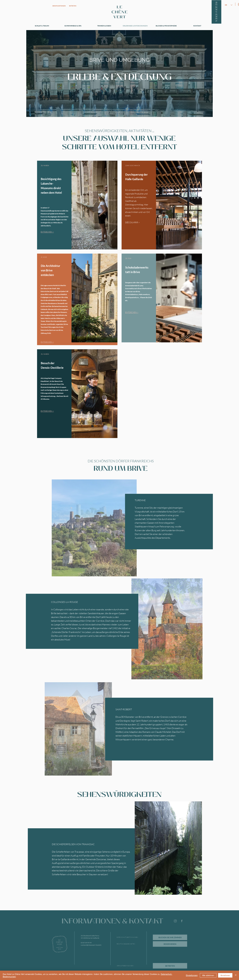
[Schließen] (235, 975)
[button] (166, 628)
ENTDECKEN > (131, 312)
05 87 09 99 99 (86, 943)
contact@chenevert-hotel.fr (91, 945)
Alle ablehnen (208, 975)
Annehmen (225, 975)
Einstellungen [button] (192, 975)
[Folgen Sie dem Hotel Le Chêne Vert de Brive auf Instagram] (175, 921)
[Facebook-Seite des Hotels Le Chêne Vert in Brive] (182, 921)
